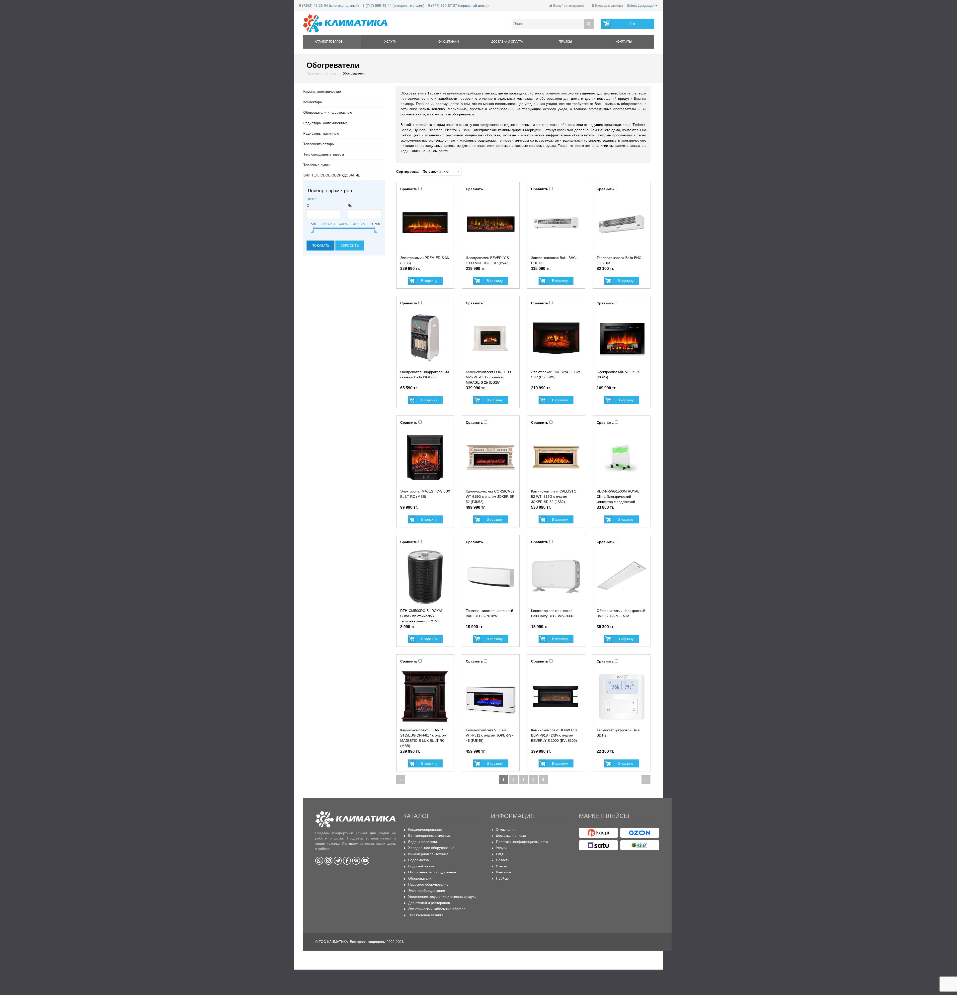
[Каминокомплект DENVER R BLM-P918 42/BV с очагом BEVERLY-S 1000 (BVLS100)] (556, 696)
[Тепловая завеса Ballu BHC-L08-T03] (622, 224)
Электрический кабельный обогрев (436, 909)
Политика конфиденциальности (522, 842)
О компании (448, 41)
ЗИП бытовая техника (426, 915)
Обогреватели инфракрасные (327, 112)
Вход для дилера (608, 5)
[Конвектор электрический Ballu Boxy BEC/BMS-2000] (556, 577)
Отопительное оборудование (432, 872)
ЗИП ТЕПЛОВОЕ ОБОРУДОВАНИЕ (331, 175)
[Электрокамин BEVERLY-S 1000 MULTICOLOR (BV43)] (491, 224)
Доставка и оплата (507, 41)
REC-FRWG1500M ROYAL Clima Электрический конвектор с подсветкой (618, 496)
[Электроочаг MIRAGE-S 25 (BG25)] (622, 338)
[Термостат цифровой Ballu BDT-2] (622, 696)
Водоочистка (418, 860)
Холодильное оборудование (431, 848)
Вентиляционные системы (429, 835)
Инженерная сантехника (428, 854)
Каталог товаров (329, 41)
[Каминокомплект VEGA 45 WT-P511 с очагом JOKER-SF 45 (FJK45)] (491, 696)
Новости (502, 860)
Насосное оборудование (428, 884)
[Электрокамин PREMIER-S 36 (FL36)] (425, 224)
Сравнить (408, 189)
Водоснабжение (421, 866)
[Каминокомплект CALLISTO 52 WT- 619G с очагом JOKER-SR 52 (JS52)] (556, 457)
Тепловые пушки (316, 165)
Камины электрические (322, 91)
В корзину (429, 281)
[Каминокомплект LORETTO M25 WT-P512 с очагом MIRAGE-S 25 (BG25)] (491, 338)
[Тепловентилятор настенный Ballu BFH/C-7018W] (491, 577)
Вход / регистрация (568, 5)
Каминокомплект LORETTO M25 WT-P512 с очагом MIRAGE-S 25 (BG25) (488, 377)
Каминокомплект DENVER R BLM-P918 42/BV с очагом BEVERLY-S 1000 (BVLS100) (554, 735)
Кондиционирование (425, 829)
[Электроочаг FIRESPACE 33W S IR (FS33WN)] (556, 338)
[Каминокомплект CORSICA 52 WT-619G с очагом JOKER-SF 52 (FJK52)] (491, 457)
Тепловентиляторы (318, 144)
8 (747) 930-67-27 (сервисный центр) (458, 5)
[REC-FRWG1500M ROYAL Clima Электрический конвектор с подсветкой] (622, 457)
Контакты (624, 41)
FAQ (499, 854)
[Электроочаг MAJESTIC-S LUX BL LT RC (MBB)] (425, 457)
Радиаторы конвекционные (325, 123)
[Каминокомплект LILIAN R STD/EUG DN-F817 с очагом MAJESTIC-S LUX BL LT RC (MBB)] (425, 696)
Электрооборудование (426, 891)
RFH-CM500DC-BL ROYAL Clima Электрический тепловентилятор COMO (421, 616)
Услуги (390, 41)
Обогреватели (419, 878)
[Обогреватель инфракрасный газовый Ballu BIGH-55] (425, 338)
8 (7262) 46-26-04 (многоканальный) (329, 5)
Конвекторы (312, 102)
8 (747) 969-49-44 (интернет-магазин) (393, 5)
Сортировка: (408, 171)
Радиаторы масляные (321, 133)
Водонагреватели (422, 842)
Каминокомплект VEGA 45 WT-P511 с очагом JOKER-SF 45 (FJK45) (490, 735)
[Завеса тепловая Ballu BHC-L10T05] (556, 224)
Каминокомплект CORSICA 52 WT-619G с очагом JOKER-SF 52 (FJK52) (490, 496)
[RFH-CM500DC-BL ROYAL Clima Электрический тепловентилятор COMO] (425, 577)
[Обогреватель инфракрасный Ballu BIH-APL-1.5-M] (622, 577)
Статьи (501, 866)
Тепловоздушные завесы (323, 154)
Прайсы (565, 41)
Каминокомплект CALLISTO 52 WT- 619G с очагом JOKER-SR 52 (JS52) (553, 496)
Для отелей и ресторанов (429, 903)
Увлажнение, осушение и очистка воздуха (442, 897)
